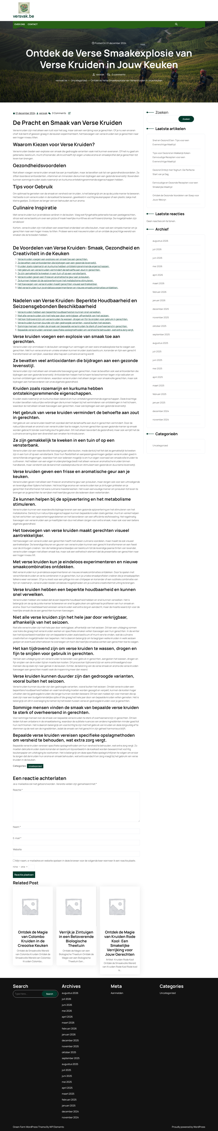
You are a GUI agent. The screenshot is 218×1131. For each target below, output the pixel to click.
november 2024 (161, 419)
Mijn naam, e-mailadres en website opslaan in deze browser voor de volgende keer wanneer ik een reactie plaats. (75, 860)
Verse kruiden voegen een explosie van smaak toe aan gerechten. (53, 259)
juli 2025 (157, 351)
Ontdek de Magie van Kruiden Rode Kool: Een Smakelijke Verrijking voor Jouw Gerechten (119, 943)
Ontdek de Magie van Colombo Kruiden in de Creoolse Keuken (33, 938)
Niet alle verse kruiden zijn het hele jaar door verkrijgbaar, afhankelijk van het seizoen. (63, 315)
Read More (31, 906)
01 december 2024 (26, 113)
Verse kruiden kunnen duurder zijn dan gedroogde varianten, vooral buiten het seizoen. (64, 322)
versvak (43, 113)
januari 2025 (159, 402)
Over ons (19, 24)
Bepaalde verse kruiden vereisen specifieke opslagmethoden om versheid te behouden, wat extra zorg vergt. (76, 329)
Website (17, 849)
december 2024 (161, 411)
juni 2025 (157, 360)
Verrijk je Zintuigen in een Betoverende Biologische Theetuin (76, 938)
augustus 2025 (160, 343)
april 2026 (158, 274)
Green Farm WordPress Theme (29, 1126)
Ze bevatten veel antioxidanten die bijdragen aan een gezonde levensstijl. (57, 262)
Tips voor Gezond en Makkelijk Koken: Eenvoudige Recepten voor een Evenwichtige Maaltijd (172, 157)
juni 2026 (157, 257)
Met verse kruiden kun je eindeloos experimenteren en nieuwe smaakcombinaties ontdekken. (68, 287)
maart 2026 (158, 283)
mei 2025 (157, 368)
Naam (17, 826)
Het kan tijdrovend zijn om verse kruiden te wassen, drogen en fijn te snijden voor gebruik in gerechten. (73, 319)
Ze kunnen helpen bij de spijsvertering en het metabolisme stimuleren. (56, 280)
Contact (33, 24)
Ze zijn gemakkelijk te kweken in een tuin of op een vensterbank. (52, 273)
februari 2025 (159, 394)
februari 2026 (159, 291)
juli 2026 (157, 249)
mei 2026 (157, 266)
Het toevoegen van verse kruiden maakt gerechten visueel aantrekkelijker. (57, 284)
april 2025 (158, 377)
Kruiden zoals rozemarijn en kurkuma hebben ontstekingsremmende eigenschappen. (63, 266)
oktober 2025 (159, 326)
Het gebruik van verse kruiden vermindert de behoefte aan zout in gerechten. (59, 269)
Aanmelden (117, 993)
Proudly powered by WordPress (188, 1126)
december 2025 (161, 309)
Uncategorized (79, 80)
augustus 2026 (160, 240)
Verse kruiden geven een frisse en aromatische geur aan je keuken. (54, 277)
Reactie (18, 789)
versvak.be (23, 16)
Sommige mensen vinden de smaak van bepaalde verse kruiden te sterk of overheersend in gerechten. (73, 326)
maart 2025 (158, 385)
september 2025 (161, 334)
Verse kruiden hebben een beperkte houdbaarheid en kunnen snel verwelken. (59, 312)
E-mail (17, 838)
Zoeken (161, 112)
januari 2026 (159, 300)
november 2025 (161, 317)
